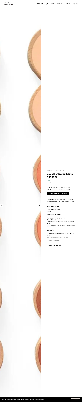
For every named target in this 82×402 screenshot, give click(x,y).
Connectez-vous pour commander (58, 193)
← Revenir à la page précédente (55, 170)
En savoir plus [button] (40, 399)
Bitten (48, 180)
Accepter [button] (76, 399)
